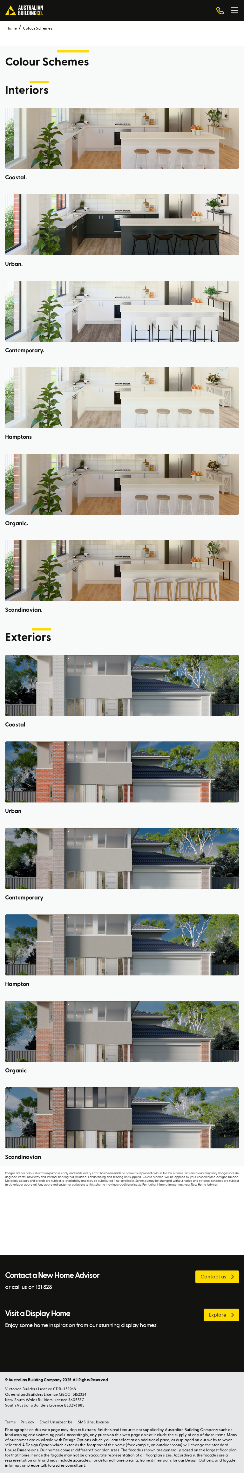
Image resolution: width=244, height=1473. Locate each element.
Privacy (28, 1422)
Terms (10, 1422)
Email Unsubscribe (56, 1422)
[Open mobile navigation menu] (234, 10)
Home (11, 28)
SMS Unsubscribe (93, 1422)
